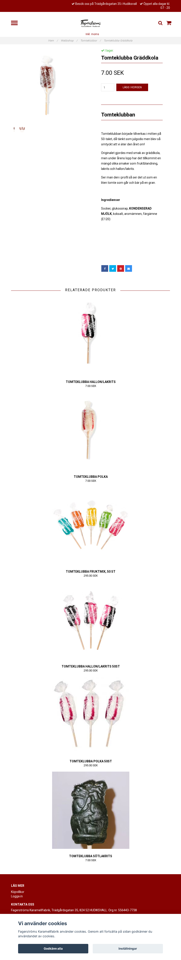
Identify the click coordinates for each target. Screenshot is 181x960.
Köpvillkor (17, 892)
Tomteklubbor (90, 40)
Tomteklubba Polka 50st (91, 761)
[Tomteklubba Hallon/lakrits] (90, 336)
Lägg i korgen (132, 87)
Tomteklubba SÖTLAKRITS (90, 856)
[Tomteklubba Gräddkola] (49, 87)
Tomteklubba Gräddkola (118, 40)
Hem (53, 40)
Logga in (17, 896)
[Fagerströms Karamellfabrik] (90, 23)
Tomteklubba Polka (91, 476)
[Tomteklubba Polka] (90, 430)
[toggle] (16, 23)
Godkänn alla (53, 948)
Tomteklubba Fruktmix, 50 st (90, 571)
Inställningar (128, 948)
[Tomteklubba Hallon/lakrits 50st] (90, 620)
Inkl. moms (92, 34)
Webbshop (69, 40)
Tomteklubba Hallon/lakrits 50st (91, 666)
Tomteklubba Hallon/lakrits (91, 382)
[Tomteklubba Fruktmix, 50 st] (90, 525)
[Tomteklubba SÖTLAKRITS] (90, 810)
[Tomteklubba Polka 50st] (90, 715)
